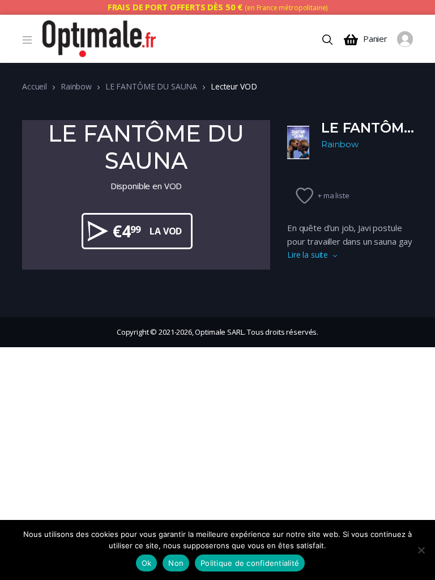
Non (176, 563)
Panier (375, 38)
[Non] (421, 550)
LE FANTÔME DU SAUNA (151, 86)
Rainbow (76, 86)
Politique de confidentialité (250, 563)
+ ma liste (333, 195)
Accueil (34, 86)
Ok (147, 563)
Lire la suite (307, 254)
